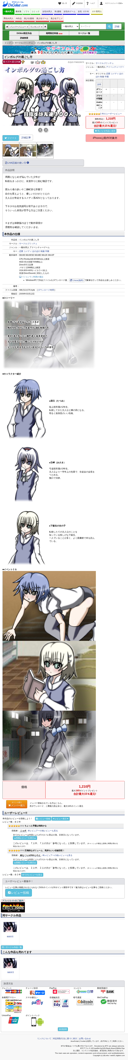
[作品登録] (74, 1)
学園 (107, 76)
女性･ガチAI (83, 11)
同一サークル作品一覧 (12, 947)
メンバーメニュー (18, 27)
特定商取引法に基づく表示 (65, 1038)
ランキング (35, 27)
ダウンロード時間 (46, 290)
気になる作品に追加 (106, 131)
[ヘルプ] (88, 1)
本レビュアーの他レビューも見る (43, 831)
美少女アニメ (57, 18)
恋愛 (108, 73)
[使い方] (60, 1)
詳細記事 (26, 137)
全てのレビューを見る (32, 875)
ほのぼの (36, 251)
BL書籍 (58, 11)
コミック (36, 11)
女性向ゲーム (70, 11)
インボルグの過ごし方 (18, 57)
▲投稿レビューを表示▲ (25, 838)
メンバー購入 (18, 804)
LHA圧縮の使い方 (17, 162)
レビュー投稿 (44, 819)
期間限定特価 (54, 33)
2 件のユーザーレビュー (111, 114)
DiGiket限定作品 (24, 33)
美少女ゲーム (42, 18)
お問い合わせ (85, 1038)
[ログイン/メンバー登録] (102, 1)
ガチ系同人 (97, 11)
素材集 (19, 11)
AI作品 (19, 18)
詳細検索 (24, 38)
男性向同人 (9, 18)
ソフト (27, 11)
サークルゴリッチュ (105, 63)
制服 (102, 76)
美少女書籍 (29, 18)
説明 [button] (99, 84)
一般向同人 (9, 11)
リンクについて (44, 1038)
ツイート (12, 138)
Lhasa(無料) (78, 280)
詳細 (117, 26)
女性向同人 (47, 11)
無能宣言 (10, 936)
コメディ (115, 73)
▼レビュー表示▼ (61, 819)
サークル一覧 (84, 33)
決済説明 (63, 1029)
